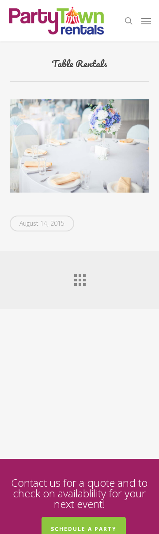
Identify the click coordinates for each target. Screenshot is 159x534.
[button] (146, 20)
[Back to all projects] (79, 278)
